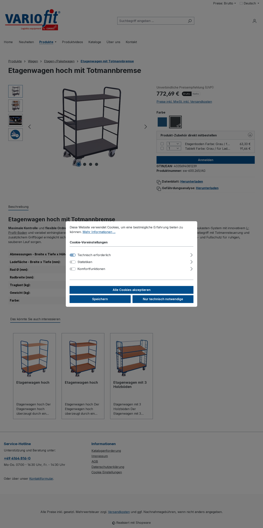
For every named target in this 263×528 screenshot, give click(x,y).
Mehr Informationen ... (99, 232)
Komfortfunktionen (91, 269)
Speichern (100, 299)
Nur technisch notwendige (163, 299)
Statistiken (84, 262)
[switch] (73, 262)
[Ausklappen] (191, 254)
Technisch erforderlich (94, 255)
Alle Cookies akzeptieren (132, 290)
